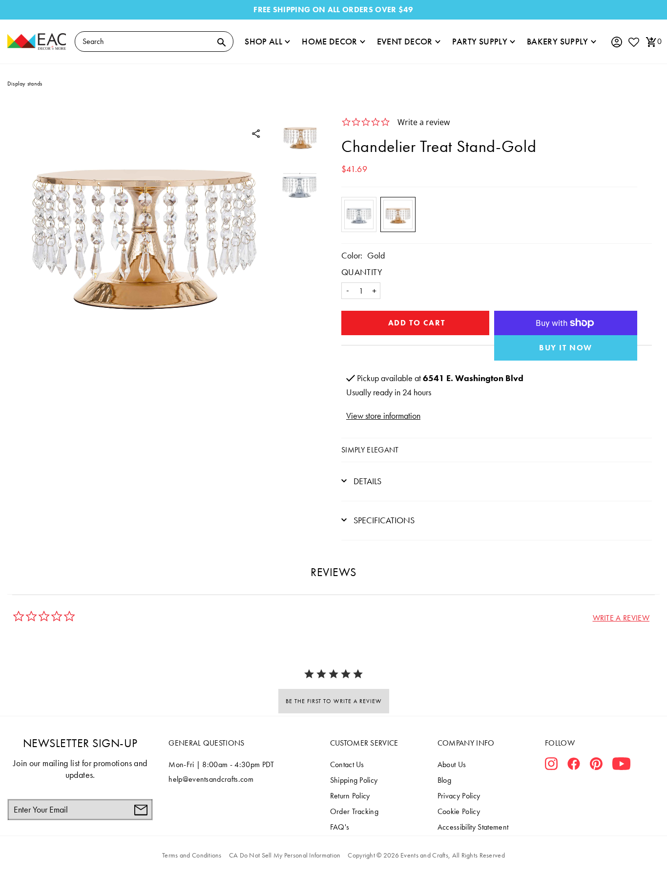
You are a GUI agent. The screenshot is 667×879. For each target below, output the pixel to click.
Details (366, 481)
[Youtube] (621, 765)
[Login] (616, 42)
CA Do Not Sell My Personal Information (285, 855)
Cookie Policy (459, 811)
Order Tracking (354, 811)
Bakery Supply (557, 41)
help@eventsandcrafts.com (210, 779)
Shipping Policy (354, 780)
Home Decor (329, 41)
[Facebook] (573, 765)
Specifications (383, 520)
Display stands (24, 83)
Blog (444, 780)
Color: (351, 255)
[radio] (358, 214)
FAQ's (340, 827)
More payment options (565, 348)
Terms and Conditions (192, 855)
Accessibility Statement (473, 827)
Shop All (263, 41)
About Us (452, 764)
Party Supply (479, 41)
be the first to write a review (334, 701)
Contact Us (347, 764)
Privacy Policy (459, 796)
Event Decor (405, 41)
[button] (621, 618)
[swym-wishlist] (633, 41)
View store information (383, 415)
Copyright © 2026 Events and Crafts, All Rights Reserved (426, 855)
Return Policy (350, 796)
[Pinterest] (596, 765)
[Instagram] (551, 765)
